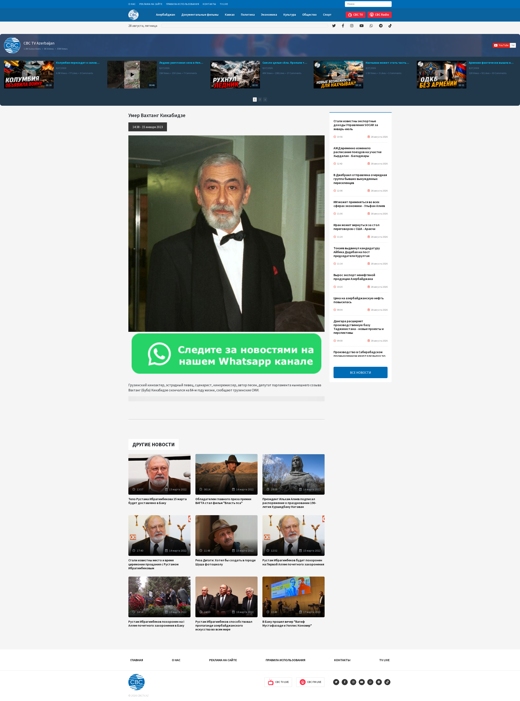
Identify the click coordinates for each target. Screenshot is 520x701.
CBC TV (358, 14)
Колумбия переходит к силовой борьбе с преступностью (78, 62)
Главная (136, 660)
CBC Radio (382, 14)
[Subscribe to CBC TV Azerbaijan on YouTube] (504, 45)
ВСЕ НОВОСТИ (360, 372)
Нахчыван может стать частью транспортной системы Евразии (388, 62)
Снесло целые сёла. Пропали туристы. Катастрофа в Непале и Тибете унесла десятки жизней (284, 62)
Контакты (209, 3)
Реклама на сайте (150, 3)
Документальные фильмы (200, 14)
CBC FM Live (314, 682)
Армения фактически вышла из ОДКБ (491, 62)
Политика (248, 14)
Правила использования (182, 3)
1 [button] (254, 99)
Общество (309, 14)
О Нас (132, 3)
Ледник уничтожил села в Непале (181, 62)
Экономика (269, 14)
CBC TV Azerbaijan (39, 43)
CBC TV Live (282, 682)
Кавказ (230, 14)
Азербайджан (165, 14)
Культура (289, 14)
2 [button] (259, 99)
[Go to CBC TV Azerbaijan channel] (12, 45)
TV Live (224, 3)
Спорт (327, 14)
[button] (265, 99)
